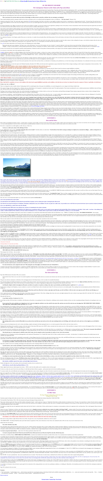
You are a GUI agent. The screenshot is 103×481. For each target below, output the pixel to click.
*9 (2, 465)
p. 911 (7, 35)
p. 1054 (79, 284)
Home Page (24, 1)
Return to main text (4, 475)
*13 (98, 46)
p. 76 (3, 43)
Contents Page (52, 479)
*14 (20, 74)
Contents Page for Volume (34, 1)
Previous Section (45, 479)
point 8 (97, 180)
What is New (43, 1)
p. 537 (90, 234)
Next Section (58, 479)
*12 (29, 21)
